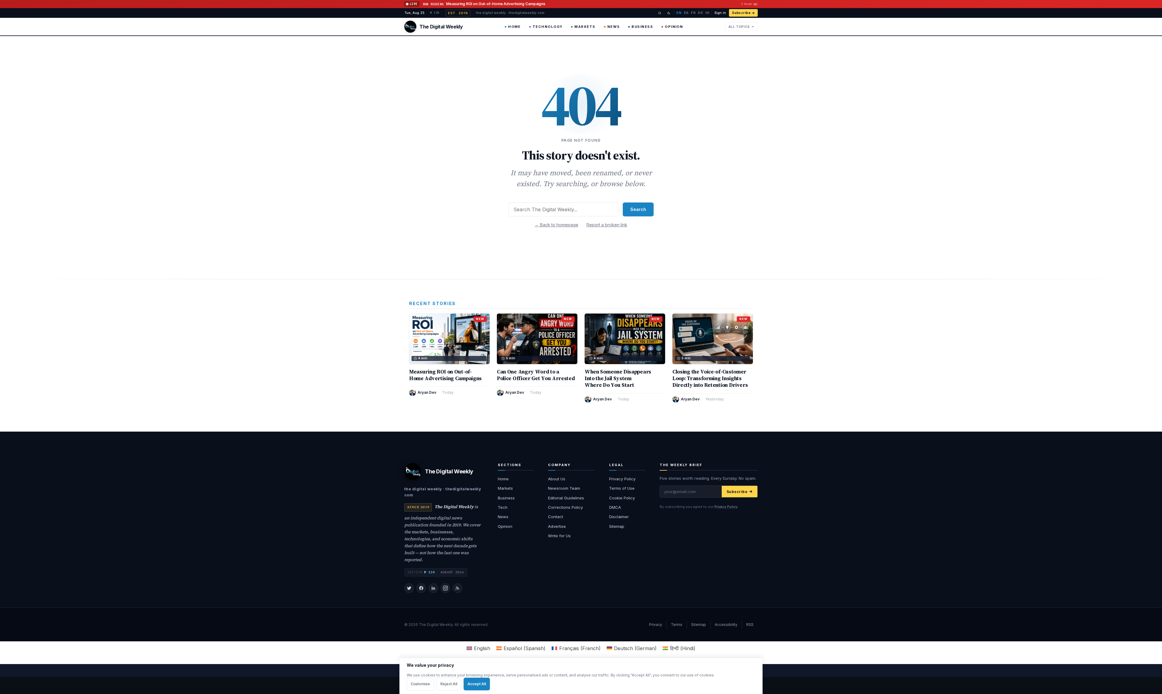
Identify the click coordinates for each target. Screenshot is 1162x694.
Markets (584, 27)
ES (686, 13)
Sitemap (616, 526)
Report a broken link (606, 224)
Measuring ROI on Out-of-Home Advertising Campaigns (445, 375)
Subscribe (741, 13)
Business (642, 27)
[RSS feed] (457, 588)
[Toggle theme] (668, 13)
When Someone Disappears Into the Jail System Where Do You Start (618, 378)
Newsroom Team (564, 488)
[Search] (659, 13)
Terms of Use (622, 488)
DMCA (615, 507)
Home (514, 27)
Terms (676, 624)
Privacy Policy (622, 478)
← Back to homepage (556, 224)
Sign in (720, 13)
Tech (502, 507)
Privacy (655, 624)
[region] (581, 676)
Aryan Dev (427, 392)
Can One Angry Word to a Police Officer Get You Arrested (536, 375)
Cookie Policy (622, 497)
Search (638, 209)
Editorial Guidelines (566, 497)
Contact (555, 516)
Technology (548, 27)
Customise (420, 684)
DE (700, 13)
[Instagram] (445, 588)
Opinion (674, 27)
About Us (556, 478)
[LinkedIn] (433, 588)
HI (707, 13)
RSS (749, 624)
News (613, 27)
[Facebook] (421, 588)
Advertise (557, 526)
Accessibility (726, 624)
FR (693, 13)
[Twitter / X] (409, 588)
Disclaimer (619, 516)
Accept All (477, 684)
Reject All (448, 684)
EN (678, 13)
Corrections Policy (565, 507)
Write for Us (559, 535)
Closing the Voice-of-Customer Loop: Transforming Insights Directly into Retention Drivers (710, 378)
